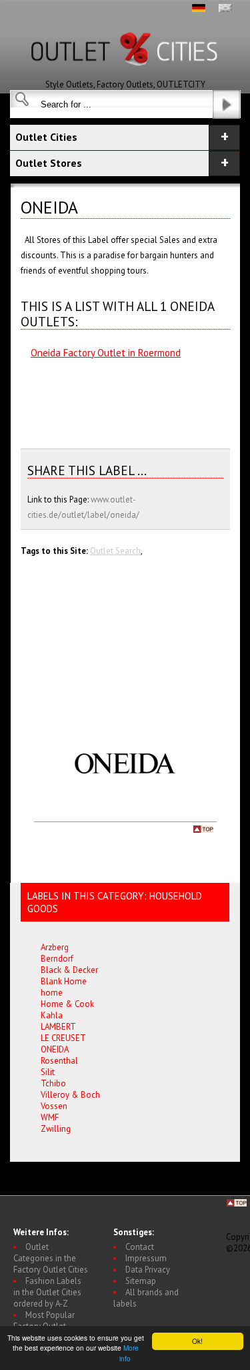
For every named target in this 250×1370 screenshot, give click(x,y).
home (52, 992)
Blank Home (64, 981)
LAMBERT (58, 1026)
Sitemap (140, 1281)
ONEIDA (55, 1049)
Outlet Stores (48, 162)
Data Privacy (147, 1269)
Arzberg (55, 947)
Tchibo (53, 1083)
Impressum (146, 1258)
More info (129, 1353)
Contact (139, 1247)
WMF (50, 1117)
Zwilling (56, 1128)
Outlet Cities (46, 136)
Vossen (54, 1106)
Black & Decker (69, 970)
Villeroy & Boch (70, 1094)
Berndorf (57, 958)
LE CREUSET (63, 1038)
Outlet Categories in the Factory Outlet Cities (50, 1258)
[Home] (125, 75)
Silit (48, 1072)
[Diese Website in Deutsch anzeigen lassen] (199, 9)
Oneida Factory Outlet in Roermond (106, 352)
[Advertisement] (95, 397)
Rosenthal (59, 1060)
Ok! (197, 1341)
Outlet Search (115, 551)
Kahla (52, 1015)
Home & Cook (67, 1004)
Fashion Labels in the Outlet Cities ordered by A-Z (47, 1292)
